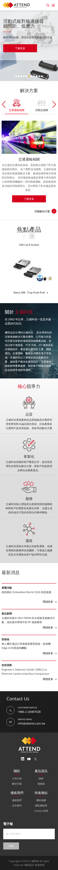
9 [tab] (37, 76)
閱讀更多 (48, 601)
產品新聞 (7, 613)
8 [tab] (34, 76)
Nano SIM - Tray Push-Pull (29, 292)
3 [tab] (21, 76)
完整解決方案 (42, 211)
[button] (54, 104)
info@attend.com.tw (31, 723)
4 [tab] (24, 76)
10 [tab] (39, 76)
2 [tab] (18, 76)
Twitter (35, 759)
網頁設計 (29, 864)
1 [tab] (16, 76)
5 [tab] (26, 76)
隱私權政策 (41, 805)
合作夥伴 (17, 805)
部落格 (5, 639)
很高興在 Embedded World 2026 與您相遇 (26, 592)
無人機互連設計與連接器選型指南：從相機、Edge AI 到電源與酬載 (27, 646)
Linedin (22, 759)
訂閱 (11, 846)
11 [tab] (42, 76)
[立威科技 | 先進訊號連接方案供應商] (17, 4)
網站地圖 (41, 800)
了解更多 (20, 48)
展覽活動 (7, 587)
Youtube (29, 759)
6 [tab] (29, 76)
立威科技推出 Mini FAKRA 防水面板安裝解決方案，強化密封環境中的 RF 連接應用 (28, 620)
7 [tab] (31, 76)
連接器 (41, 783)
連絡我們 (17, 800)
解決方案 (17, 783)
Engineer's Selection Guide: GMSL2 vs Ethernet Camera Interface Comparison (25, 671)
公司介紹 (17, 778)
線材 (41, 778)
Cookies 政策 (41, 810)
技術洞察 (7, 665)
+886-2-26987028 (29, 712)
